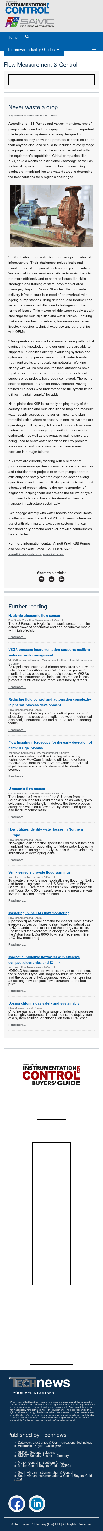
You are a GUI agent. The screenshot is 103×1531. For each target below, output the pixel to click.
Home (12, 37)
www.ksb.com (53, 554)
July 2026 (14, 115)
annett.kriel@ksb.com (24, 554)
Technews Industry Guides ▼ (33, 49)
